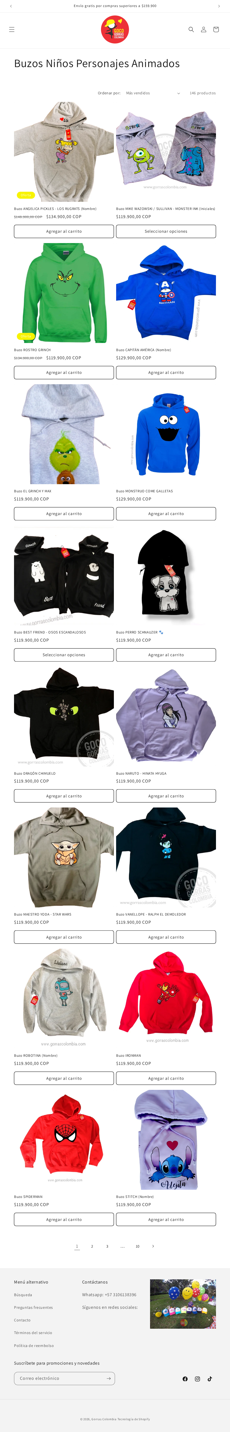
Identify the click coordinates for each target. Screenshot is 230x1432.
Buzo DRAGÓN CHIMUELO (35, 773)
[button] (12, 29)
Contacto (22, 1320)
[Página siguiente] (153, 1246)
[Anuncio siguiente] (219, 6)
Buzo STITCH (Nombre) (135, 1197)
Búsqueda (23, 1294)
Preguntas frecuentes (33, 1307)
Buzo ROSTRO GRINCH (32, 350)
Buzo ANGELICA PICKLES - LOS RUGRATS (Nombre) (55, 209)
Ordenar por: (109, 92)
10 (138, 1246)
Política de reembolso (34, 1345)
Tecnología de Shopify (134, 1419)
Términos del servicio (33, 1332)
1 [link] (77, 1246)
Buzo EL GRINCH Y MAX (33, 491)
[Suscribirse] (108, 1378)
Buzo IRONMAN (128, 1055)
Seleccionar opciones (166, 231)
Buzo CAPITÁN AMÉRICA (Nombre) (143, 350)
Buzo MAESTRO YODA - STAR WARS (42, 914)
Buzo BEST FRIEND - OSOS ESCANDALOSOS (50, 632)
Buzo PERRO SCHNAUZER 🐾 (139, 632)
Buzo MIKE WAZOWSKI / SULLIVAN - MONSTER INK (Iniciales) (165, 209)
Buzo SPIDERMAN (28, 1197)
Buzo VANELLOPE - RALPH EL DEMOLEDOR (151, 914)
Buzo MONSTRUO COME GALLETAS (144, 491)
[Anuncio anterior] (11, 6)
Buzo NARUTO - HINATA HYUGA (141, 773)
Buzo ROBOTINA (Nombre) (36, 1055)
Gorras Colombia (104, 1419)
